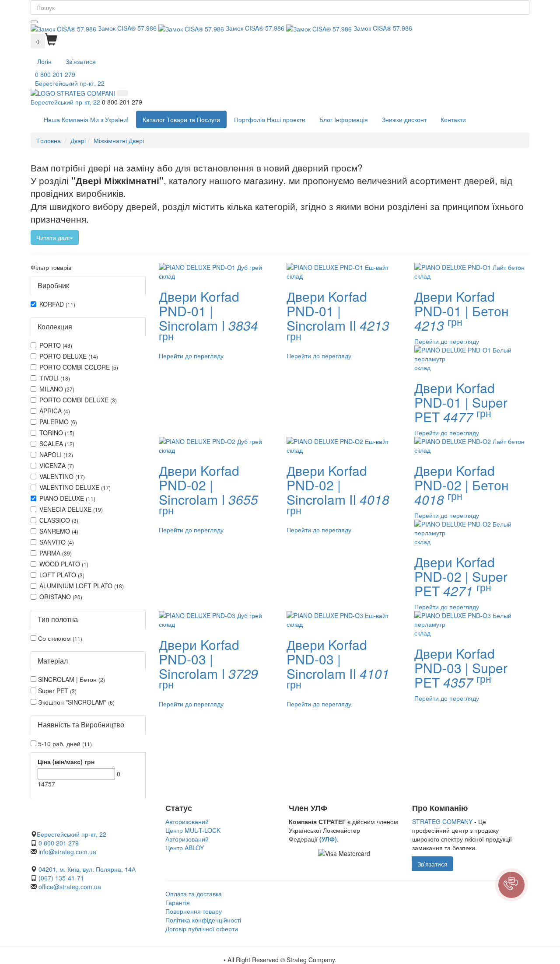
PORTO (55, 345)
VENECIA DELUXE (71, 509)
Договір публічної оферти (201, 928)
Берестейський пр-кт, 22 (70, 83)
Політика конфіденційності (203, 919)
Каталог (181, 119)
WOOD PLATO (63, 563)
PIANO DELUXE (67, 498)
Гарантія (177, 902)
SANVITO (56, 542)
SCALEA (56, 443)
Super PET (56, 690)
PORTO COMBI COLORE (78, 367)
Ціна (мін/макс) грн (66, 761)
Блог (343, 119)
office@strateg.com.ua (69, 886)
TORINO (56, 432)
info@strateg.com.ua (67, 851)
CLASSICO (58, 520)
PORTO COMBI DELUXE (78, 399)
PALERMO (58, 421)
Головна (49, 140)
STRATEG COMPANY (442, 821)
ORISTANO (60, 596)
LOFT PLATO (61, 574)
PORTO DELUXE (68, 356)
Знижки (404, 119)
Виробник (53, 285)
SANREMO (58, 531)
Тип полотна (58, 619)
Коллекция (55, 326)
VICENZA (56, 465)
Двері (78, 140)
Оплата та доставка (193, 893)
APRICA (54, 410)
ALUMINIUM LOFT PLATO (81, 585)
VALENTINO (62, 476)
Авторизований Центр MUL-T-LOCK (192, 826)
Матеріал (53, 661)
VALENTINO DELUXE (75, 487)
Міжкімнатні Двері (119, 140)
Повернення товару (193, 911)
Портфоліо (269, 119)
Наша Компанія (86, 119)
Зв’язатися (81, 61)
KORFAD (57, 304)
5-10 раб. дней (64, 743)
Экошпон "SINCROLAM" (75, 702)
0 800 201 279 (55, 74)
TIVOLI (54, 378)
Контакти (453, 119)
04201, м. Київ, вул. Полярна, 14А (86, 869)
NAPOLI (56, 454)
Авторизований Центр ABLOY (187, 843)
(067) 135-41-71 (61, 877)
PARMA (55, 552)
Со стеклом (59, 638)
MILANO (56, 388)
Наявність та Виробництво (81, 725)
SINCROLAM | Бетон (70, 679)
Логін (44, 61)
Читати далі (53, 237)
